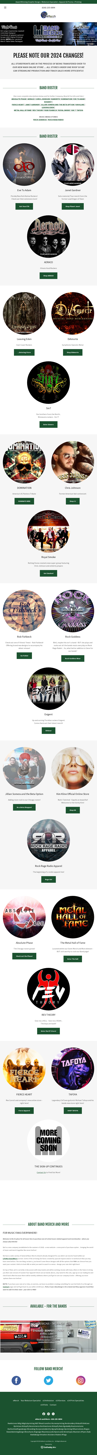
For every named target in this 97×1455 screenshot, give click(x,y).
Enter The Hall (72, 959)
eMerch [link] (16, 1400)
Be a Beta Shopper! (24, 807)
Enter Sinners (48, 424)
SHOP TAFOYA (73, 1111)
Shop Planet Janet (73, 206)
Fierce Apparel (24, 1111)
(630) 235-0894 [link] (48, 7)
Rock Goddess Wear (73, 658)
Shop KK (73, 810)
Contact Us (41, 1172)
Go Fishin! (24, 656)
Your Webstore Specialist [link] (31, 1400)
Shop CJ (73, 501)
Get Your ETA (24, 206)
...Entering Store (24, 352)
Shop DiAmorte (73, 352)
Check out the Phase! (24, 956)
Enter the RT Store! (48, 1031)
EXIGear (49, 731)
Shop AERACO (48, 276)
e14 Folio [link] (44, 1405)
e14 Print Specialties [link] (75, 1400)
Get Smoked (48, 573)
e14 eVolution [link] (48, 1400)
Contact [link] (53, 1405)
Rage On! (48, 879)
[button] (10, 7)
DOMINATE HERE (24, 501)
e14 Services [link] (60, 1400)
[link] (48, 15)
